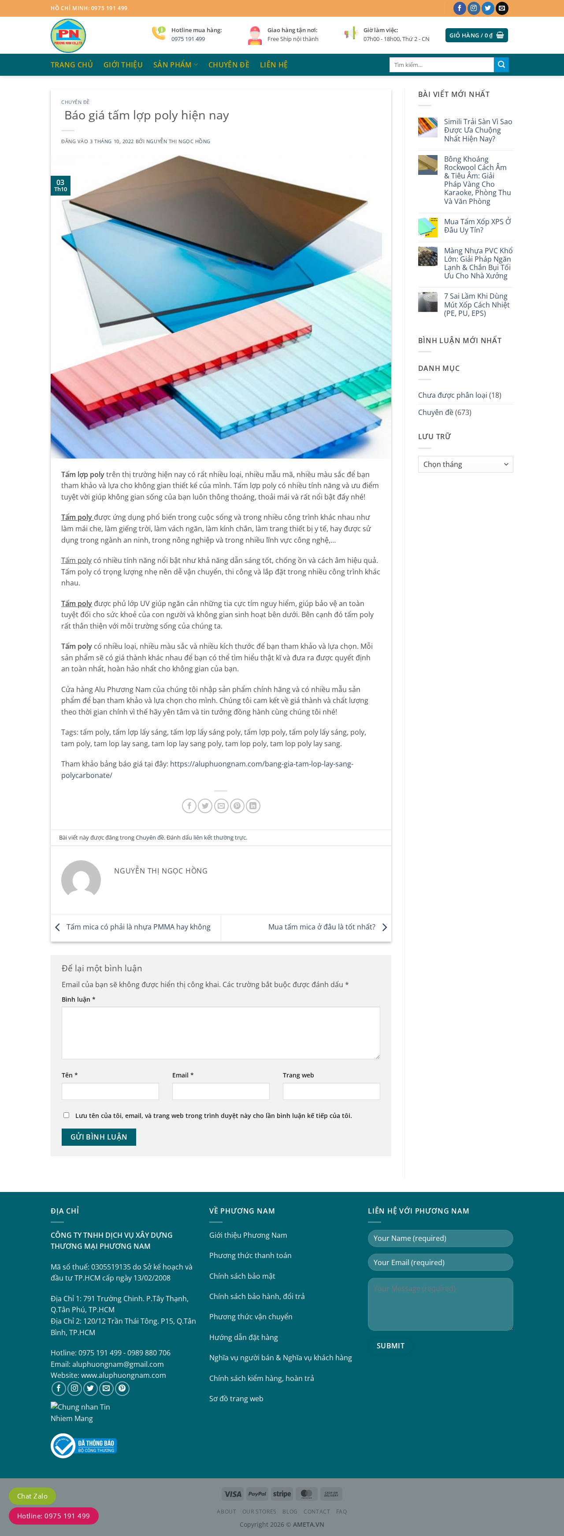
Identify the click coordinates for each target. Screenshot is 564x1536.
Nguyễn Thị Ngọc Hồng (178, 141)
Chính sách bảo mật (242, 1276)
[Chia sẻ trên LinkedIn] (253, 806)
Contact (317, 1511)
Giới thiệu (123, 65)
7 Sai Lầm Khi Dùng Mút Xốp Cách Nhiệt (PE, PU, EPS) (477, 305)
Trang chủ (72, 65)
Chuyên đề (228, 65)
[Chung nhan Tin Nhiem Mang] (84, 1412)
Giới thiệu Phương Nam (248, 1235)
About (226, 1511)
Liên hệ (274, 65)
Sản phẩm (172, 65)
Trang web (298, 1075)
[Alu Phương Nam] (95, 35)
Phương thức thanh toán (250, 1255)
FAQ (341, 1511)
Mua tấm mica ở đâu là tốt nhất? (322, 927)
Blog (289, 1511)
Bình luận (79, 999)
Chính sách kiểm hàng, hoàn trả (261, 1378)
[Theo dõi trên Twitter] (488, 8)
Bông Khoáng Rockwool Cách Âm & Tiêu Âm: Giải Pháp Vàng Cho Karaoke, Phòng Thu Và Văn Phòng (477, 180)
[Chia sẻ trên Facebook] (189, 806)
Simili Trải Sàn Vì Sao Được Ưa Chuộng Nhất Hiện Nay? (478, 130)
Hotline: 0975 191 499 (53, 1515)
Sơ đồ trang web (236, 1398)
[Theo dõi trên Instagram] (474, 8)
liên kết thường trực (219, 837)
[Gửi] (501, 64)
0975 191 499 (188, 39)
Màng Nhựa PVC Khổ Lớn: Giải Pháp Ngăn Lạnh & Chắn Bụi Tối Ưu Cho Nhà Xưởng (478, 264)
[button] (476, 35)
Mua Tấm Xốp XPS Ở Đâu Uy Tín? (477, 226)
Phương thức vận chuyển (251, 1316)
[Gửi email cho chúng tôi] (502, 8)
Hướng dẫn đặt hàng (243, 1337)
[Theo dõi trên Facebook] (459, 8)
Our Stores (259, 1511)
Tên (70, 1075)
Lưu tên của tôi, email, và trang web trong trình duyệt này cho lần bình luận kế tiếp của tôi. (213, 1115)
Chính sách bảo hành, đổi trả (257, 1296)
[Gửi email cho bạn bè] (221, 806)
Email (183, 1075)
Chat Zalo (32, 1496)
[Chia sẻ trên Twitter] (205, 806)
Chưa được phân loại (452, 395)
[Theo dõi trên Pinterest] (122, 1388)
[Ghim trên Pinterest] (237, 806)
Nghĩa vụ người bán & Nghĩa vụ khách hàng (280, 1357)
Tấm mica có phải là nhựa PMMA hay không (138, 927)
